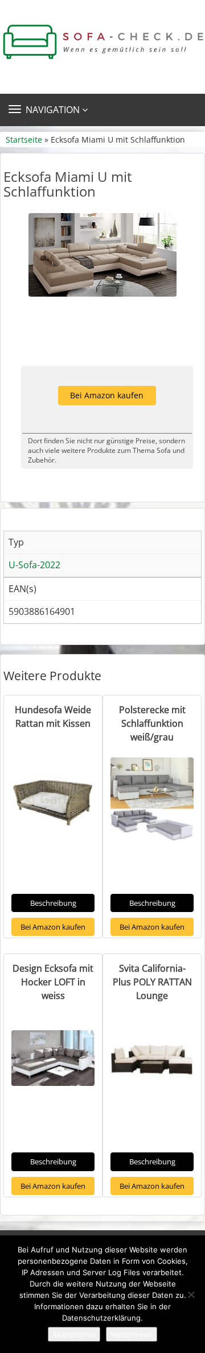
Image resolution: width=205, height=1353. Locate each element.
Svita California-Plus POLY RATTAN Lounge (152, 982)
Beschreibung (53, 903)
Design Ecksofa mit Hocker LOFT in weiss (53, 982)
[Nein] (190, 1294)
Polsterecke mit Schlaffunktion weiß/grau (152, 723)
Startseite (24, 139)
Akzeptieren (74, 1334)
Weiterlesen (131, 1334)
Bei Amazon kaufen (107, 395)
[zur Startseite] (102, 42)
